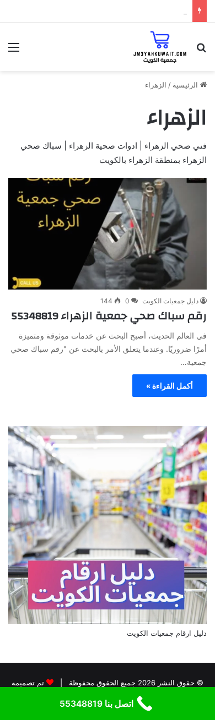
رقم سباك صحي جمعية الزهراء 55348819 (109, 316)
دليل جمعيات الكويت (170, 301)
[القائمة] (13, 51)
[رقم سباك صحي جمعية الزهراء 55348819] (107, 234)
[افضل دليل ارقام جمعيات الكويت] (160, 46)
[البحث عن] (201, 51)
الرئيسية (186, 84)
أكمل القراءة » (169, 385)
